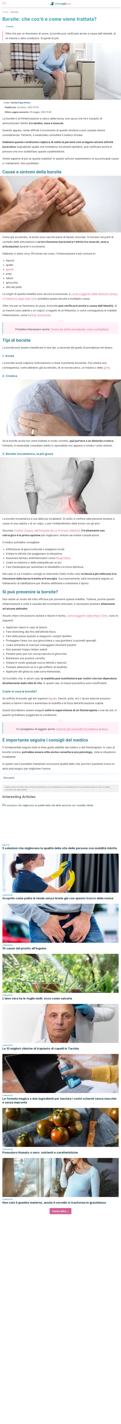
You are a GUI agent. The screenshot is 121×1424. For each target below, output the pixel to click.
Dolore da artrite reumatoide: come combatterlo (80, 329)
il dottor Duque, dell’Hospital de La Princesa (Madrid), (47, 530)
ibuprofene (63, 558)
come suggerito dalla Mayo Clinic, (87, 615)
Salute (5, 12)
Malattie (15, 12)
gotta (106, 367)
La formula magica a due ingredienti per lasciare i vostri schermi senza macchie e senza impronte (59, 1100)
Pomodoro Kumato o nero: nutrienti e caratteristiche (40, 1152)
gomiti (9, 269)
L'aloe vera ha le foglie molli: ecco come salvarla (37, 998)
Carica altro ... (60, 1211)
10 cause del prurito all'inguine (24, 948)
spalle (53, 698)
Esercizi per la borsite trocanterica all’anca (82, 729)
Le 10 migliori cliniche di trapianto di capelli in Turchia (40, 1048)
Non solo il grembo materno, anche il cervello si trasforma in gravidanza (54, 1202)
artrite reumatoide (40, 315)
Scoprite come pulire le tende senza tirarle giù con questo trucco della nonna (57, 898)
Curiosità (7, 895)
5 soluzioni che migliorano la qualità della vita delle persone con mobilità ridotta (59, 848)
